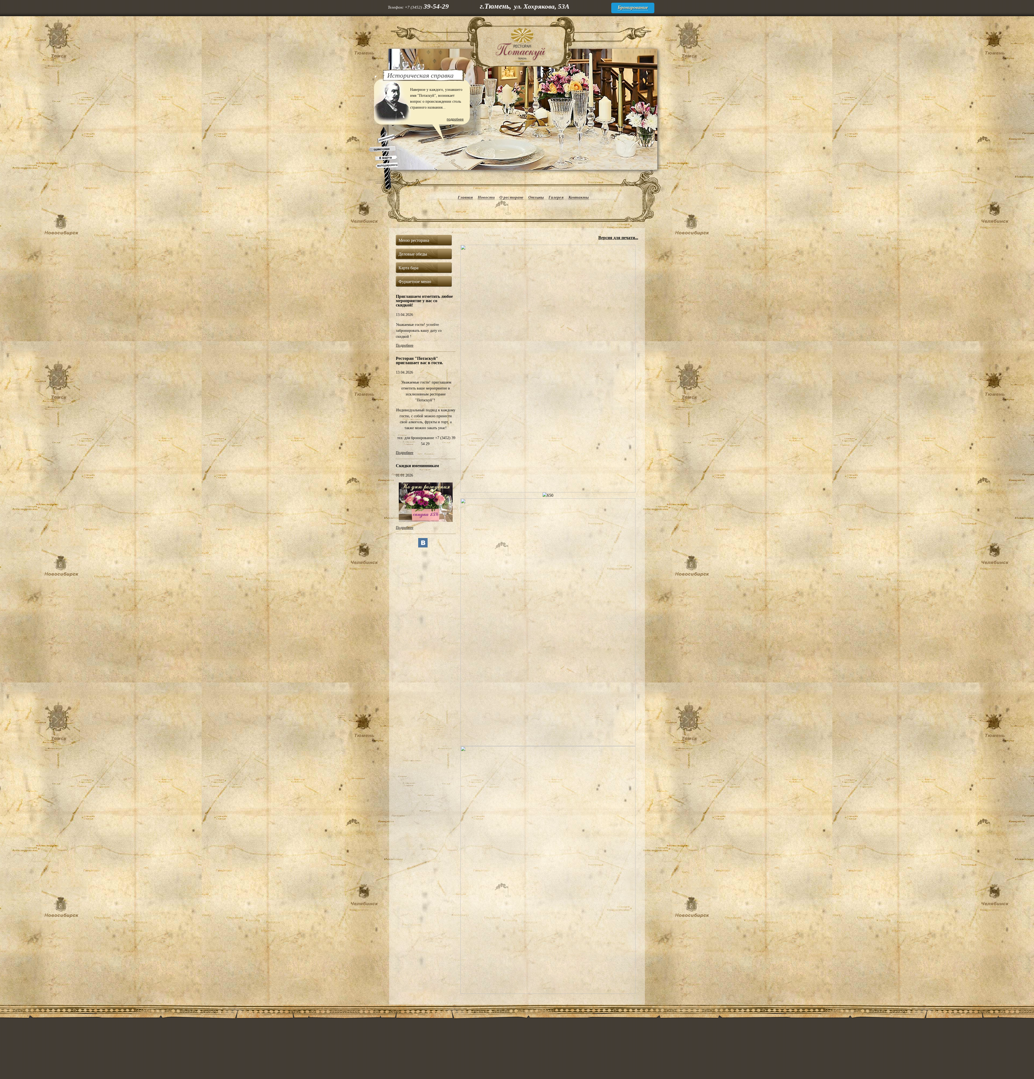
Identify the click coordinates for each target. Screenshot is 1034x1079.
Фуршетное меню (415, 281)
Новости (486, 197)
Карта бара (408, 268)
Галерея (556, 197)
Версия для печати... (618, 237)
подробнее (455, 119)
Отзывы (536, 197)
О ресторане (511, 197)
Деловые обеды (413, 254)
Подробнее (404, 345)
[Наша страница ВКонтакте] (423, 546)
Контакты (578, 197)
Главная (465, 197)
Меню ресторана (414, 240)
